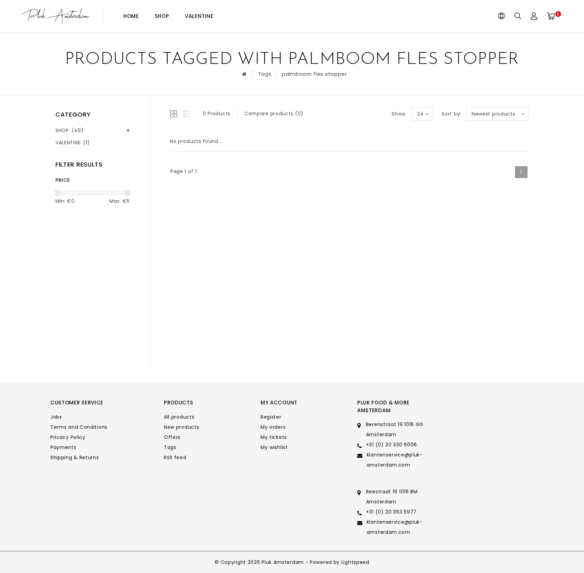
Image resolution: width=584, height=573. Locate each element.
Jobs (56, 417)
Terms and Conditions (78, 427)
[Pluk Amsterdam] (55, 16)
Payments (63, 447)
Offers (172, 437)
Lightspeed (355, 562)
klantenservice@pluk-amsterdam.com (395, 459)
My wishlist (274, 447)
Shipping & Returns (74, 457)
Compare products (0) (273, 113)
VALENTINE (199, 16)
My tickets (274, 437)
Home (131, 16)
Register (271, 417)
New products (181, 427)
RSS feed (175, 457)
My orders (273, 427)
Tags (265, 73)
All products (179, 417)
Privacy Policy (68, 437)
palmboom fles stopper (314, 73)
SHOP (162, 16)
